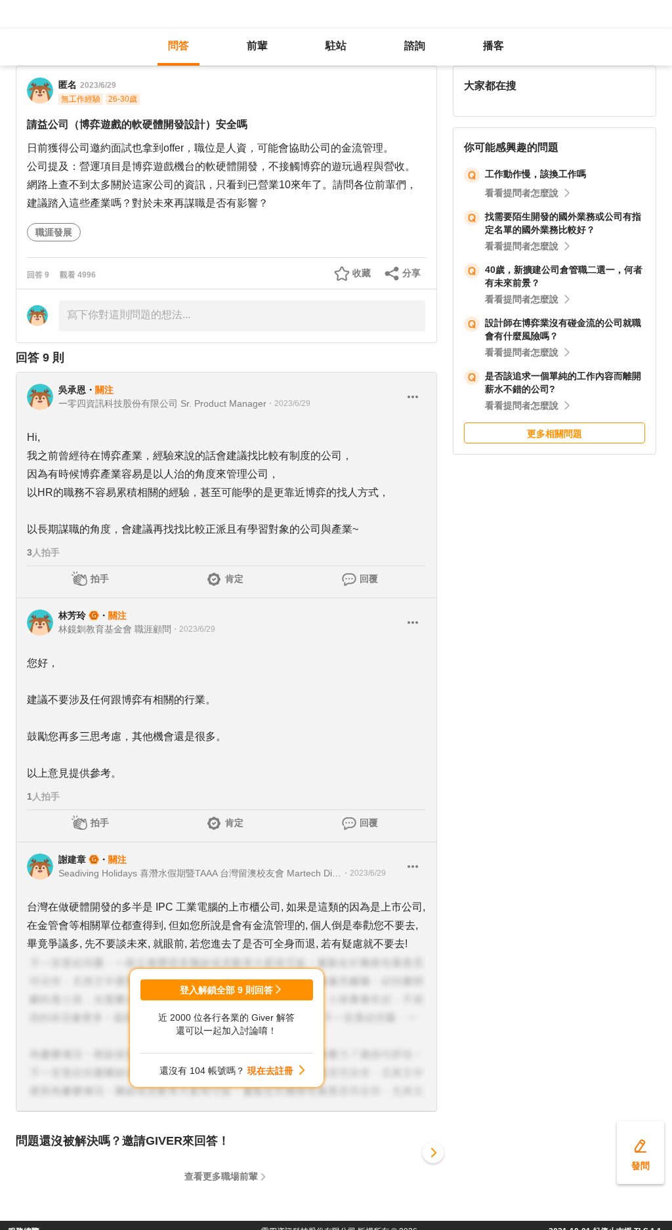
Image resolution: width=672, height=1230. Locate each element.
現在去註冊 (270, 1070)
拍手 (100, 578)
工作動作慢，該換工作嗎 (535, 174)
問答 (178, 45)
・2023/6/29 (288, 403)
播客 (493, 45)
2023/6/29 (98, 85)
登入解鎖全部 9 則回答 (226, 990)
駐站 (336, 45)
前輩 (257, 45)
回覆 (369, 578)
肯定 (234, 578)
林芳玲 (72, 615)
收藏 (361, 273)
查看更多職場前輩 (221, 1176)
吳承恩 (72, 389)
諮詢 (414, 45)
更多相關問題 (554, 433)
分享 (411, 273)
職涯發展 (53, 232)
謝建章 (72, 859)
